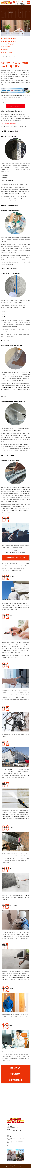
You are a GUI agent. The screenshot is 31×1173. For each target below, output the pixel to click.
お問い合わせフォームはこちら (15, 557)
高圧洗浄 (5, 49)
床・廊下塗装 (6, 47)
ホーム (2, 57)
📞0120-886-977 (15, 550)
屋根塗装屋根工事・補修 (9, 41)
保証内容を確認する (15, 1080)
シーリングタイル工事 (8, 44)
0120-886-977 (21, 2)
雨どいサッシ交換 (7, 52)
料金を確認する (15, 1074)
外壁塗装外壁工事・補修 (9, 38)
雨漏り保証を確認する (15, 106)
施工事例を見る (15, 1068)
